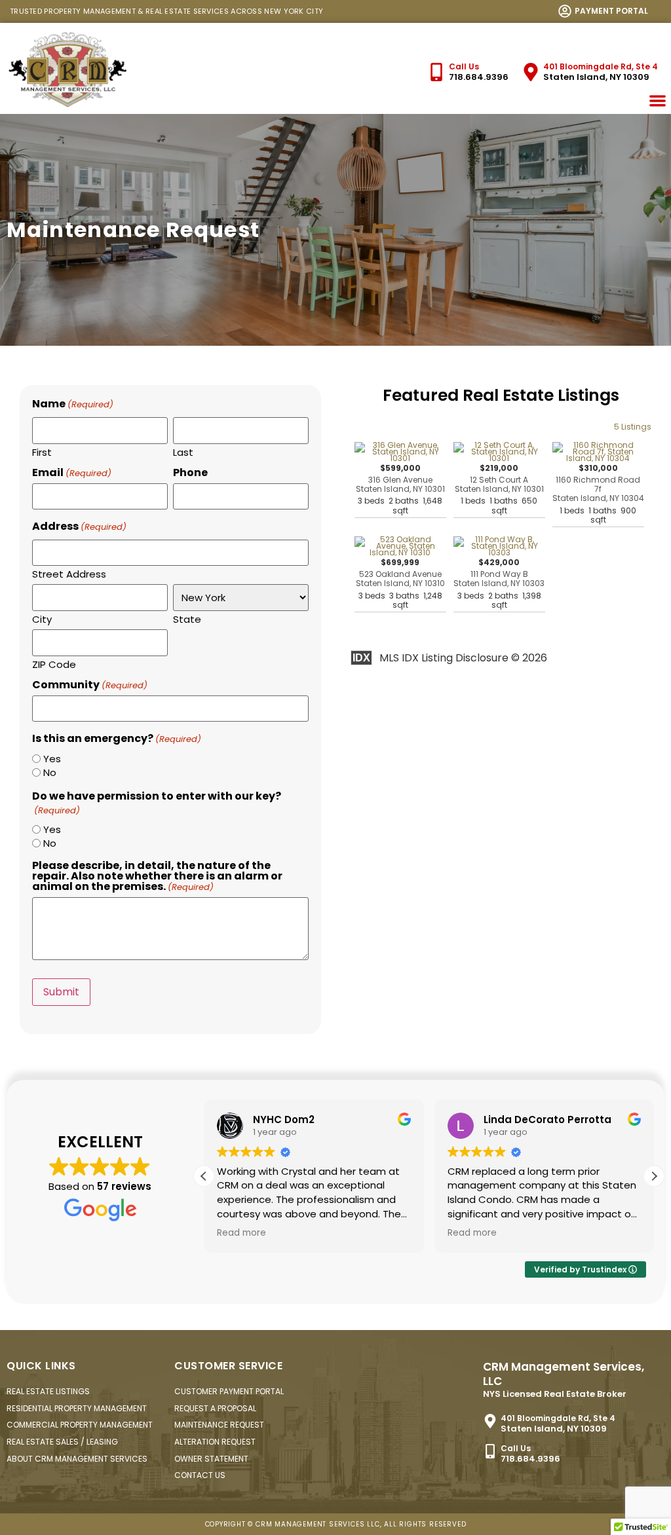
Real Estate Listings (48, 1391)
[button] (654, 1176)
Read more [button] (241, 1233)
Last (183, 451)
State (187, 618)
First (42, 451)
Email (71, 473)
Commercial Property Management (80, 1424)
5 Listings (632, 426)
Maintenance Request (219, 1424)
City (42, 618)
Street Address (69, 573)
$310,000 (598, 494)
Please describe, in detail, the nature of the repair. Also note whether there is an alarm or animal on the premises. (157, 876)
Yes (52, 759)
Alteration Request (215, 1441)
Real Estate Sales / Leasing (62, 1441)
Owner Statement (211, 1458)
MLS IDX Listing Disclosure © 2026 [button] (463, 657)
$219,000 (499, 489)
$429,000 (499, 583)
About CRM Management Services (77, 1458)
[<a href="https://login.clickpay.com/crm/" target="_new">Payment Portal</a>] (564, 11)
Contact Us (199, 1475)
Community (89, 685)
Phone (190, 473)
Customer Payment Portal (229, 1391)
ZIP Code (54, 663)
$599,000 (400, 489)
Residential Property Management (77, 1408)
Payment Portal (611, 10)
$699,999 (400, 583)
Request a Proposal (215, 1408)
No (49, 772)
